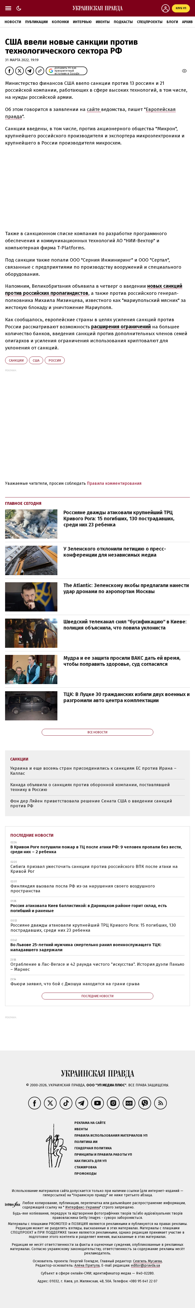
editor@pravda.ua (145, 1265)
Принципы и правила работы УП (103, 1154)
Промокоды (85, 1173)
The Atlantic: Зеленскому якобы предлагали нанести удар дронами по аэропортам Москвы (126, 588)
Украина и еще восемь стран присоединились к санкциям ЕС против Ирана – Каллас (93, 771)
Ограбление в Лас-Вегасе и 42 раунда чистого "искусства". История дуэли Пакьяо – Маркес (97, 967)
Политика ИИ (86, 1142)
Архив (187, 22)
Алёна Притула (87, 1265)
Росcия (54, 360)
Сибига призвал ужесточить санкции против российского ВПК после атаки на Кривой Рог (94, 869)
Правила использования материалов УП (111, 1135)
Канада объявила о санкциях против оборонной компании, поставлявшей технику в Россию (90, 787)
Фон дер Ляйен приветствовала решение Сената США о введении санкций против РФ (91, 803)
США (36, 360)
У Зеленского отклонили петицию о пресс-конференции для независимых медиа (114, 552)
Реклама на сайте (90, 1123)
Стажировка (85, 1167)
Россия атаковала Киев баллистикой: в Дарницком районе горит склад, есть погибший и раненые (88, 908)
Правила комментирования (114, 483)
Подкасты (123, 22)
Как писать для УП (90, 1161)
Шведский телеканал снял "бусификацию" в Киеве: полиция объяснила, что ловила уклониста (125, 625)
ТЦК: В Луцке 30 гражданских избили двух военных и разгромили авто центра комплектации (126, 697)
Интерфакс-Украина (82, 1207)
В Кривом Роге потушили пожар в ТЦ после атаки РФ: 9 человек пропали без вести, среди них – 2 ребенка (96, 849)
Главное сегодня (23, 503)
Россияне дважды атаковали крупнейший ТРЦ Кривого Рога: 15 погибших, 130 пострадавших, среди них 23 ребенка (118, 518)
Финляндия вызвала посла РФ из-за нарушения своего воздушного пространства (82, 888)
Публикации (36, 22)
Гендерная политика (93, 1148)
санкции (16, 360)
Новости (13, 22)
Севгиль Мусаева (147, 1261)
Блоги (172, 22)
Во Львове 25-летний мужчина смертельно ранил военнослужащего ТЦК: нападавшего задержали (85, 947)
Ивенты (103, 22)
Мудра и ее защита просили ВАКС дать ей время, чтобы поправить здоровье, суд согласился (122, 661)
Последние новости (32, 835)
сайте (94, 109)
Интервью (82, 22)
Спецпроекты (149, 22)
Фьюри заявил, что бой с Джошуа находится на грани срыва (75, 984)
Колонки (60, 22)
